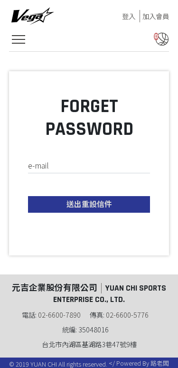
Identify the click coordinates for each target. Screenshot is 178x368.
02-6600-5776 (127, 315)
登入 (128, 16)
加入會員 (155, 16)
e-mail (38, 165)
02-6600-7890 (59, 315)
